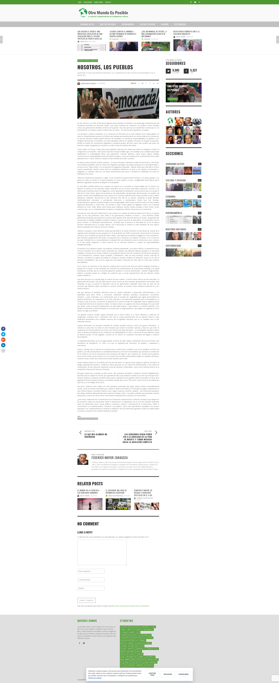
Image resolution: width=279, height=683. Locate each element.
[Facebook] (191, 2)
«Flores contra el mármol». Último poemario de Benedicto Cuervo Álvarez (122, 34)
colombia (123, 632)
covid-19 (144, 638)
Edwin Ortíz (84, 41)
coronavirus (125, 638)
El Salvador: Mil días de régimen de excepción (116, 491)
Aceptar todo (152, 674)
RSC (121, 665)
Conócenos (172, 99)
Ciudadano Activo (175, 164)
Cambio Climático (126, 629)
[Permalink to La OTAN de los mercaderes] (197, 171)
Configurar (183, 674)
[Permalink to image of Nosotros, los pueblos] (118, 103)
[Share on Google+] (146, 83)
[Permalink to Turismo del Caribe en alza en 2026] (188, 203)
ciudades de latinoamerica (143, 629)
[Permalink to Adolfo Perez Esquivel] (188, 139)
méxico (134, 659)
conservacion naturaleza (129, 635)
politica (140, 662)
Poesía (133, 662)
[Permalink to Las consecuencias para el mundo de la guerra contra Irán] (188, 171)
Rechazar (168, 674)
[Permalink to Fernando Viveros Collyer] (188, 130)
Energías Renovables (127, 651)
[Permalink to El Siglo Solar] (188, 252)
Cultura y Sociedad (176, 180)
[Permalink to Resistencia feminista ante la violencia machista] (187, 45)
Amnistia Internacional (115, 496)
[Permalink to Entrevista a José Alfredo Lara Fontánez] (197, 236)
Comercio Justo (134, 632)
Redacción (115, 39)
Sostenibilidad (173, 245)
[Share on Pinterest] (150, 83)
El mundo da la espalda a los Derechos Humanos (88, 491)
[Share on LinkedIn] (153, 83)
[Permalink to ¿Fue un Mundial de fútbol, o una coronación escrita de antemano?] (155, 46)
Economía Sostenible (127, 646)
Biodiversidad (134, 627)
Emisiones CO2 (142, 648)
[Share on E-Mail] (157, 83)
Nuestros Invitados (176, 229)
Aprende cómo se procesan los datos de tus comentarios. (128, 606)
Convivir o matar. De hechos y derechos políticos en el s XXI (143, 493)
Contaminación (145, 635)
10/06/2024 (137, 500)
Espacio (138, 651)
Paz (121, 662)
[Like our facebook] (186, 71)
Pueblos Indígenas (150, 662)
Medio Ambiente (125, 659)
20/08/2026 (154, 39)
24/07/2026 (92, 41)
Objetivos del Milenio (145, 659)
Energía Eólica (153, 648)
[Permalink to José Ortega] (197, 139)
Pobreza (127, 662)
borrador (141, 402)
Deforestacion (125, 640)
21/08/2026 (122, 39)
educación (140, 646)
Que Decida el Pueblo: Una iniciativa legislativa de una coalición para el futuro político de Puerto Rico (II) (89, 35)
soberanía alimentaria (136, 665)
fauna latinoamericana (128, 657)
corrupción (135, 638)
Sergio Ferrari (180, 37)
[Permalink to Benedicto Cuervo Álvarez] (170, 130)
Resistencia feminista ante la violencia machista (186, 32)
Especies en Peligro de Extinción (131, 654)
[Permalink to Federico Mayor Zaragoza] (188, 121)
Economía (147, 643)
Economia (170, 196)
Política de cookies (94, 678)
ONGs (156, 659)
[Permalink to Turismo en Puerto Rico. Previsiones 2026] (197, 203)
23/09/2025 (93, 496)
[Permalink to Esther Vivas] (179, 130)
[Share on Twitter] (142, 83)
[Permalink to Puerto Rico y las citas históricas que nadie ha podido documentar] (197, 220)
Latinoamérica (150, 657)
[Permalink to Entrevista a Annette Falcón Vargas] (174, 236)
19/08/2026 (189, 37)
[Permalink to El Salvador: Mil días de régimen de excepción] (118, 504)
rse (125, 665)
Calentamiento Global (147, 627)
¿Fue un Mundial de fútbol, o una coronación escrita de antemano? (154, 34)
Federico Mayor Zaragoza (87, 60)
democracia (81, 418)
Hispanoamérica (174, 213)
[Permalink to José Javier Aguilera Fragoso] (197, 130)
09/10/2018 (101, 83)
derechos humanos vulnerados (131, 643)
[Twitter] (195, 2)
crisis (151, 638)
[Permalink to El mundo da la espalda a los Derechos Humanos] (89, 504)
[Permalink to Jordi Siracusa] (179, 121)
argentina (124, 627)
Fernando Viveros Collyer (145, 498)
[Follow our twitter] (168, 71)
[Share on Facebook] (138, 83)
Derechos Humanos (92, 418)
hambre (140, 657)
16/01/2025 (127, 496)
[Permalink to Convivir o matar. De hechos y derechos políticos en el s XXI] (146, 506)
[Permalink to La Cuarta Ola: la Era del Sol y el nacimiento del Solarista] (197, 252)
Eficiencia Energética (127, 648)
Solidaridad (149, 665)
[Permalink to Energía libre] (174, 252)
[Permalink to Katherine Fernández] (170, 139)
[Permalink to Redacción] (170, 121)
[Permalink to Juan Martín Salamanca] (179, 139)
